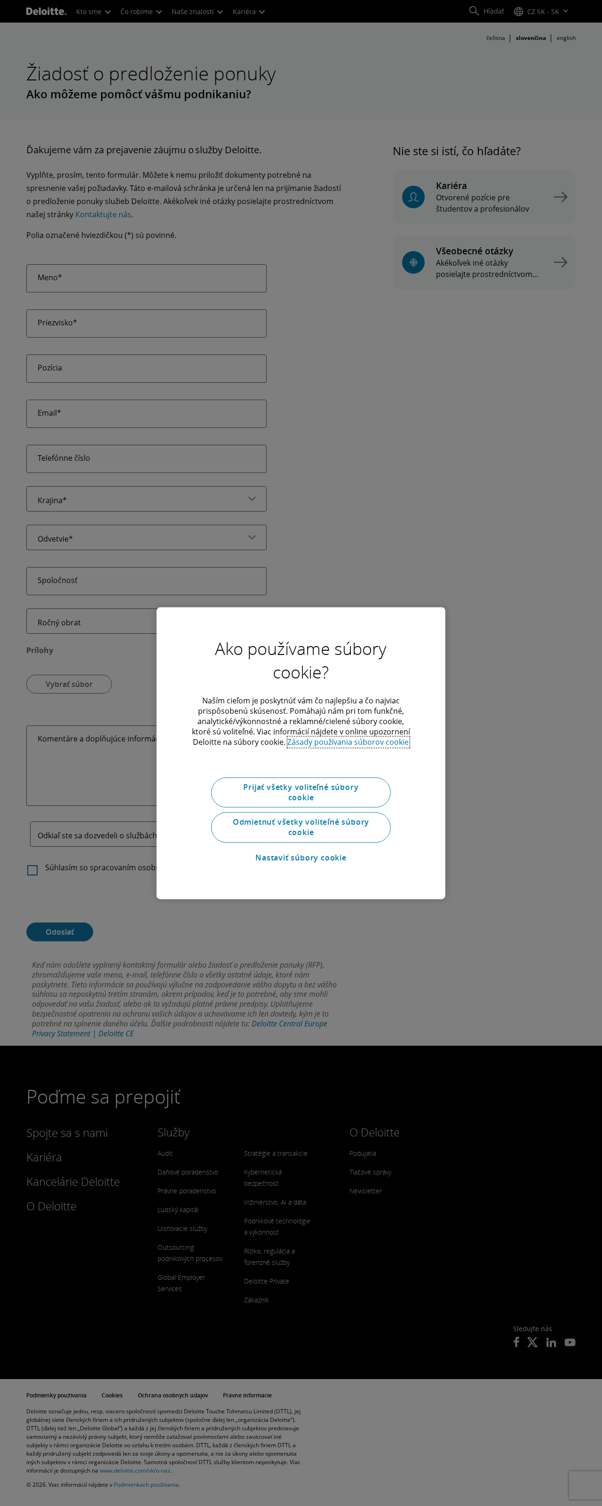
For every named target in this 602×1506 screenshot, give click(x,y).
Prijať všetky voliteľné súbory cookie (300, 792)
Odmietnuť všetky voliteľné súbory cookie (301, 827)
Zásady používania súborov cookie (348, 742)
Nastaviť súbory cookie (301, 858)
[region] (301, 753)
